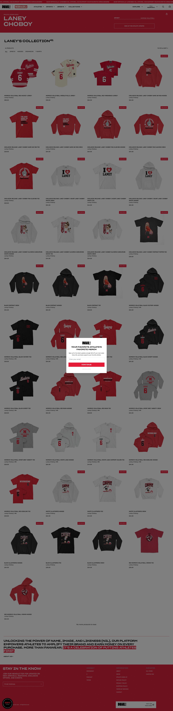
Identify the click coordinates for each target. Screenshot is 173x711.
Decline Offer (86, 369)
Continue (87, 365)
